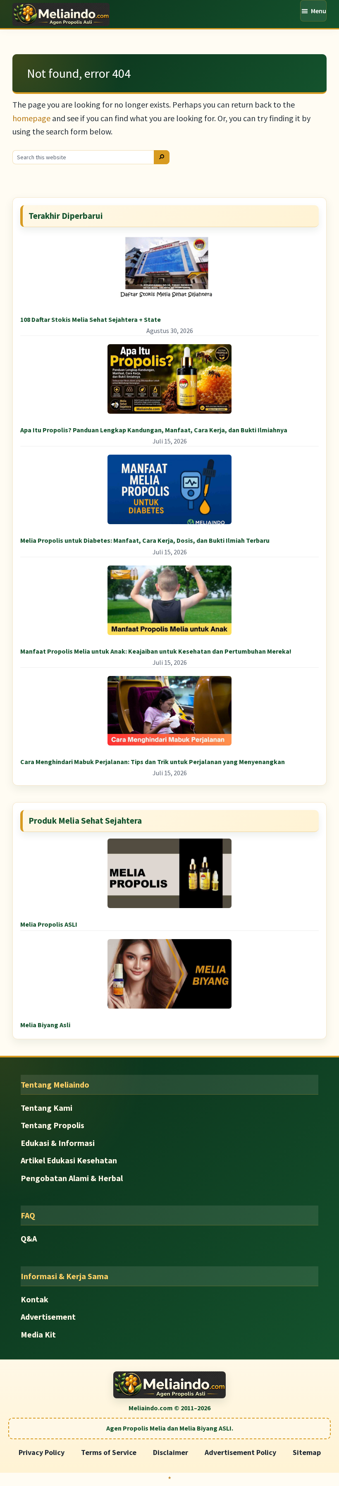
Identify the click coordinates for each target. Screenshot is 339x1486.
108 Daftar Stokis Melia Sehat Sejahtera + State (90, 319)
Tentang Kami (46, 1108)
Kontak (34, 1299)
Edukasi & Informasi (58, 1143)
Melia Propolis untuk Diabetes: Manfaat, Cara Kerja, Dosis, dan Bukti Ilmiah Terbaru (145, 540)
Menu (318, 11)
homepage (31, 118)
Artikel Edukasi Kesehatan (69, 1160)
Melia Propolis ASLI (48, 924)
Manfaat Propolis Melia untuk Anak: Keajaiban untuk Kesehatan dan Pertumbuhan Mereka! (155, 651)
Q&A (29, 1238)
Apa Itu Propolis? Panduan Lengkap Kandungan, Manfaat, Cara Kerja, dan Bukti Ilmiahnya (153, 430)
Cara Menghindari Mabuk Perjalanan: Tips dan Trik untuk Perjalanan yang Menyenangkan (152, 761)
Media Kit (38, 1334)
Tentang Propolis (52, 1125)
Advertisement (48, 1316)
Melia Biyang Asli (45, 1025)
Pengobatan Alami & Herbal (72, 1178)
